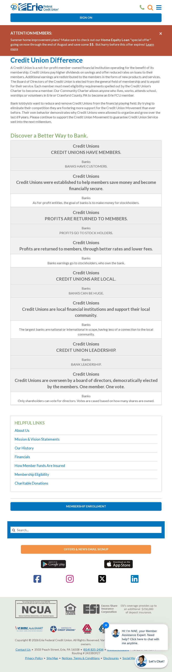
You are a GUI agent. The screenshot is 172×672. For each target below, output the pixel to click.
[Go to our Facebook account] (37, 582)
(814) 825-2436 (93, 649)
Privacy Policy (34, 658)
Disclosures (111, 658)
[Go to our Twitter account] (102, 582)
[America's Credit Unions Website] (63, 628)
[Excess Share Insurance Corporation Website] (120, 608)
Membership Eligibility (32, 474)
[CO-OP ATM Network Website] (87, 628)
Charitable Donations (31, 483)
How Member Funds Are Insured (40, 465)
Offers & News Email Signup (86, 549)
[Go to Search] (150, 7)
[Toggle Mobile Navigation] (159, 7)
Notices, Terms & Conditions (81, 658)
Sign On (86, 17)
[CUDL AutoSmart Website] (29, 628)
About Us (22, 430)
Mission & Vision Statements (37, 439)
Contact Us (23, 649)
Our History (24, 448)
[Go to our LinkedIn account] (134, 582)
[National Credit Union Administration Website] (36, 608)
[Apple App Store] (118, 564)
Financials (22, 457)
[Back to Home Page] (34, 7)
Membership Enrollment (86, 506)
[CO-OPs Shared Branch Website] (103, 628)
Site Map (52, 658)
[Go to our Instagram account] (69, 582)
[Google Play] (53, 564)
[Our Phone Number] (142, 7)
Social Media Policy (134, 658)
